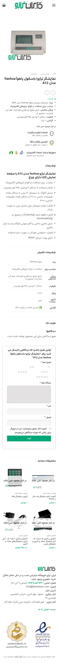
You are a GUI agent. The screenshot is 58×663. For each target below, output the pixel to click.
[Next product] (53, 92)
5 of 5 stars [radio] (38, 377)
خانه (54, 73)
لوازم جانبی (44, 73)
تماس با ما (43, 609)
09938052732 (35, 583)
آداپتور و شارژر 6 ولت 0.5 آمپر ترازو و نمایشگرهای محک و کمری (15, 541)
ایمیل (47, 417)
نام (49, 406)
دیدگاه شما (45, 383)
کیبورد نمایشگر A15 (20, 496)
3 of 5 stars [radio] (40, 372)
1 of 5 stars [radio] (45, 367)
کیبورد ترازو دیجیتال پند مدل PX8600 (44, 497)
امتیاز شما (46, 362)
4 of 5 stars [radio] (19, 372)
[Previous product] (47, 92)
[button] (54, 5)
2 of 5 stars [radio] (28, 367)
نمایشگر (34, 73)
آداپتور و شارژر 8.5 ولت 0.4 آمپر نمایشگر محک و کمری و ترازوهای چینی (44, 541)
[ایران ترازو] (29, 5)
